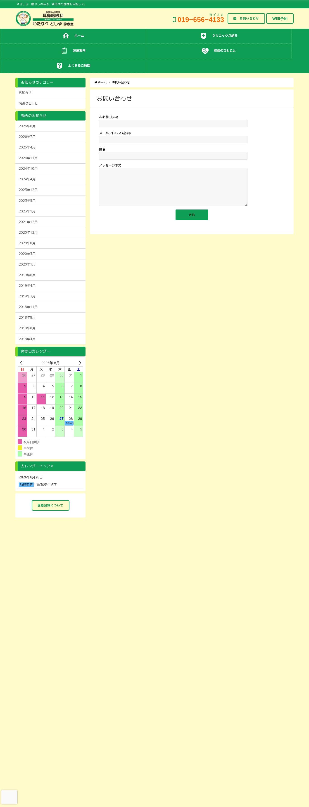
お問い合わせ (249, 18)
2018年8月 (27, 317)
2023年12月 (28, 190)
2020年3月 (27, 254)
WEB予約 (280, 18)
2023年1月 (27, 211)
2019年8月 (27, 275)
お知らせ (25, 92)
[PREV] (22, 363)
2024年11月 (28, 158)
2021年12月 (28, 222)
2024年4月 (27, 179)
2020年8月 (27, 243)
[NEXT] (79, 363)
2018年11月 (28, 307)
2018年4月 (27, 339)
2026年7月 (27, 136)
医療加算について (50, 505)
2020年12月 (28, 232)
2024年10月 (28, 168)
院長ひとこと (28, 103)
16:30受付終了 (46, 484)
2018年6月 (27, 328)
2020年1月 (27, 264)
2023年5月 (27, 200)
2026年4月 (27, 147)
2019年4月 (27, 285)
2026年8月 (27, 126)
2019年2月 (27, 296)
